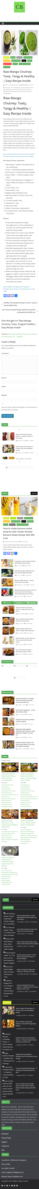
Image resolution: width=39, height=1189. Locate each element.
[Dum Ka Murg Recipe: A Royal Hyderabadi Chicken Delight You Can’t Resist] (9, 918)
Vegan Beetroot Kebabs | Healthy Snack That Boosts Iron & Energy (26, 1056)
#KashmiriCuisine (13, 795)
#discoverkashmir (25, 789)
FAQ (2, 1150)
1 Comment (30, 85)
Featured (19, 57)
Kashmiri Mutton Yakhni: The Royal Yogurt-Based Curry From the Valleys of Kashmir (25, 744)
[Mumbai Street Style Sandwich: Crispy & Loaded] (8, 722)
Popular (8, 603)
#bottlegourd (25, 785)
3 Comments (24, 541)
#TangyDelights (7, 93)
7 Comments (29, 633)
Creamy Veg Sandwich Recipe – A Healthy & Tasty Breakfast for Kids (26, 1070)
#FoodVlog (12, 791)
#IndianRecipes (27, 89)
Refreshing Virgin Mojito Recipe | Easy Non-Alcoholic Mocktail (25, 572)
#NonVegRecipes (25, 837)
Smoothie (12, 524)
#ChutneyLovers (9, 87)
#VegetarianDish (6, 884)
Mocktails (30, 521)
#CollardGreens (7, 870)
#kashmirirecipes (6, 798)
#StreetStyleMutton (25, 841)
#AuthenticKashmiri (8, 785)
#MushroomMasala (6, 837)
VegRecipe (4, 841)
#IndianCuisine (14, 874)
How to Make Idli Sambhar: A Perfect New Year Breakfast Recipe (24, 448)
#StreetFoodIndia (25, 839)
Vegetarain (7, 67)
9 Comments (30, 614)
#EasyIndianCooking (19, 87)
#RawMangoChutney (17, 91)
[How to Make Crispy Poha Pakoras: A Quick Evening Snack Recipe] (8, 1026)
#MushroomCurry (6, 835)
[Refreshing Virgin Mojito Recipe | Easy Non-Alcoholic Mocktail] (7, 573)
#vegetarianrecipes (6, 804)
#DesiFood (23, 831)
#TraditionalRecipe (6, 802)
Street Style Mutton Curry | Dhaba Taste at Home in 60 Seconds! (28, 823)
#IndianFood (4, 795)
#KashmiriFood (5, 796)
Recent (20, 603)
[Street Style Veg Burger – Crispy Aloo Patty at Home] (8, 712)
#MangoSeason (7, 91)
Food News (7, 60)
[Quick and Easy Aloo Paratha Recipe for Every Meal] (8, 621)
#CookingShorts (26, 829)
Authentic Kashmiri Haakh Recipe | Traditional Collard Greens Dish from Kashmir (7, 862)
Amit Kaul (15, 85)
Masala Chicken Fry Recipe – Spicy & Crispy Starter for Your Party (25, 609)
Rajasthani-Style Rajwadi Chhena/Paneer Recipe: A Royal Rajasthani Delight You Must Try (25, 732)
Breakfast (6, 57)
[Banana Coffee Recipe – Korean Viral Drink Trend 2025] (7, 582)
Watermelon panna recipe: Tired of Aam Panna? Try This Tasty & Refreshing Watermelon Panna (25, 592)
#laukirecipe (33, 798)
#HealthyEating (7, 89)
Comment (5, 353)
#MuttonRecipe (33, 835)
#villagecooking (24, 804)
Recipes (15, 63)
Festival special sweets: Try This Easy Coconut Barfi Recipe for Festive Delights (26, 956)
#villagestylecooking (6, 806)
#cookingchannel (6, 789)
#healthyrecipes (24, 793)
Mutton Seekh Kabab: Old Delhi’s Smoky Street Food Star (25, 629)
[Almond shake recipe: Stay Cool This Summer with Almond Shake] (8, 640)
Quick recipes (7, 63)
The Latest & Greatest (24, 63)
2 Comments (34, 922)
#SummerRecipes (27, 91)
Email (3, 387)
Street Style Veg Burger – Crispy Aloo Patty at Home (25, 711)
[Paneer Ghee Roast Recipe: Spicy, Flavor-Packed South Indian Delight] (9, 944)
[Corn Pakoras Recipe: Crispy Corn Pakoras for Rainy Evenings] (9, 931)
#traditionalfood (24, 800)
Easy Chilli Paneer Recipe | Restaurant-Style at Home (24, 650)
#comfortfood (5, 787)
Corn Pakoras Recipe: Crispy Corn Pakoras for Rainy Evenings (27, 930)
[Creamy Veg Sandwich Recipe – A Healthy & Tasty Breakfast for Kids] (8, 1072)
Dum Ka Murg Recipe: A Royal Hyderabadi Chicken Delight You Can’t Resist (27, 917)
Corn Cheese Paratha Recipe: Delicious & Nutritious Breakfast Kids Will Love (18, 311)
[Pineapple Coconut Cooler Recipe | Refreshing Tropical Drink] (7, 563)
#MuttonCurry (24, 835)
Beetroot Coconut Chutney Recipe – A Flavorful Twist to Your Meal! (24, 436)
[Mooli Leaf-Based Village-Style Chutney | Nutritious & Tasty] (9, 971)
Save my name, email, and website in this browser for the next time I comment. (19, 408)
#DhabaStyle (6, 831)
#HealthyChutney (29, 87)
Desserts (13, 518)
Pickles (29, 60)
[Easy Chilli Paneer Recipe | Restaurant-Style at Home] (8, 652)
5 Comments (29, 644)
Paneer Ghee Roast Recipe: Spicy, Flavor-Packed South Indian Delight (27, 942)
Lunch (24, 60)
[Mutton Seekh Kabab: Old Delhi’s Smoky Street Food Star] (8, 631)
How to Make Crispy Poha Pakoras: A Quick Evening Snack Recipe (26, 1024)
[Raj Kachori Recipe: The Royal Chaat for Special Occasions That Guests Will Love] (8, 702)
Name (4, 378)
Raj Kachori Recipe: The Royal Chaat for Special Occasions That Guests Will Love (25, 700)
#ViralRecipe (14, 839)
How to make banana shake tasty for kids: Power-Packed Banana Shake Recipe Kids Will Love (18, 533)
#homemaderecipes (26, 795)
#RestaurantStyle (6, 839)
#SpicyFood (33, 837)
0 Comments (28, 565)
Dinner (13, 57)
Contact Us (5, 1146)
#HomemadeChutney (17, 89)
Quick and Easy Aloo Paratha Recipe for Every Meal (24, 620)
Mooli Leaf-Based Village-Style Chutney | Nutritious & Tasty (26, 970)
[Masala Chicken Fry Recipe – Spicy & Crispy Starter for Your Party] (8, 610)
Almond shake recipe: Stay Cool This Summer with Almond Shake (25, 640)
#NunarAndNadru (6, 800)
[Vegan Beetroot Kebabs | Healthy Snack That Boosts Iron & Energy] (8, 1058)
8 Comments (29, 623)
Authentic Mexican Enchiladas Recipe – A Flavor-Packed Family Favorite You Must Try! (26, 1040)
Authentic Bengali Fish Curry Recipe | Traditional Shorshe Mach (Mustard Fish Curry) (27, 987)
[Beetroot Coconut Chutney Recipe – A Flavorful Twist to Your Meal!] (8, 436)
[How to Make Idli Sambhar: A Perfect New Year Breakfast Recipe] (8, 449)
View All (34, 493)
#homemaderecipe (6, 793)
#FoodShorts (14, 831)
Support (4, 1142)
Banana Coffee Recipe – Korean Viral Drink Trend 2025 (24, 581)
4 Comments (29, 654)
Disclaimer (5, 1134)
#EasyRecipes (5, 791)
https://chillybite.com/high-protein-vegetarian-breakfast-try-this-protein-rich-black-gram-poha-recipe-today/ (19, 289)
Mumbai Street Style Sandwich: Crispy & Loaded (25, 720)
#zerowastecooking (25, 806)
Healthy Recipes (16, 60)
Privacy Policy (6, 1138)
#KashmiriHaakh (5, 880)
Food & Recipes (28, 57)
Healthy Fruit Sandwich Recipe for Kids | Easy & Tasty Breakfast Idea (21, 304)
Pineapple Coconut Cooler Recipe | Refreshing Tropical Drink (25, 562)
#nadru (13, 798)
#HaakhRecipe (13, 872)
